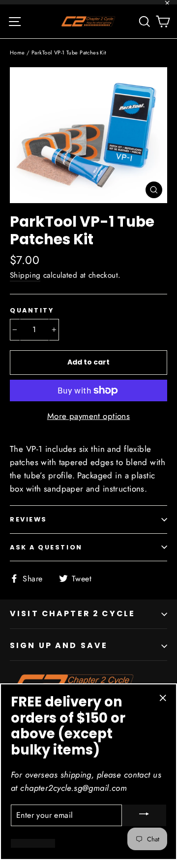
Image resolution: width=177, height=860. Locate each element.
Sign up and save (59, 645)
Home (17, 52)
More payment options (88, 416)
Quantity (32, 310)
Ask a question (46, 547)
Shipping (25, 275)
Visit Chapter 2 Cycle (72, 613)
